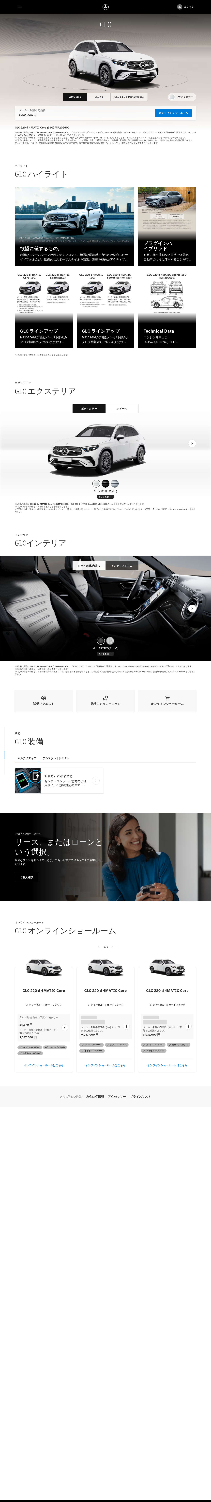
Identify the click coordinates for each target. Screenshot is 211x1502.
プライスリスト (140, 1097)
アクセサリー (117, 1097)
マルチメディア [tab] (27, 758)
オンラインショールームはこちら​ (44, 1065)
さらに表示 (104, 496)
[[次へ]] (192, 443)
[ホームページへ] (105, 7)
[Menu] (20, 7)
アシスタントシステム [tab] (56, 758)
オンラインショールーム (173, 113)
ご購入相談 (26, 877)
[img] (105, 61)
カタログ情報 (95, 1097)
